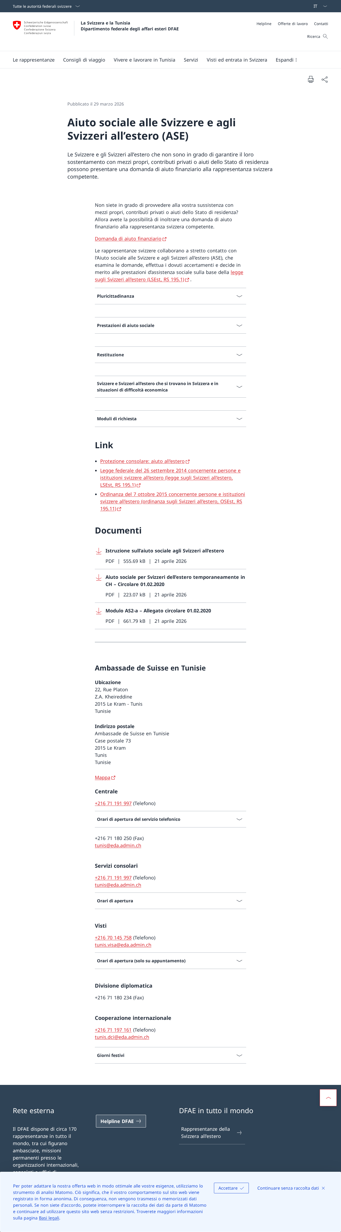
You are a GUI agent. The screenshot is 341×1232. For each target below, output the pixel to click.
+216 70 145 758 (113, 937)
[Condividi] (324, 79)
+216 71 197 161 (113, 1030)
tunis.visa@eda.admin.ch (123, 945)
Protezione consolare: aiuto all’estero (142, 461)
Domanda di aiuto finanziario (128, 238)
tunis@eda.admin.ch (118, 845)
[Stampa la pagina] (311, 79)
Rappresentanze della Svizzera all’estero (205, 1132)
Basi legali (49, 1218)
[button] (34, 59)
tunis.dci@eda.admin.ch (122, 1037)
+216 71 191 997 (113, 803)
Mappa (102, 777)
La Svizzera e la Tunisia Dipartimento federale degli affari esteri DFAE (130, 26)
